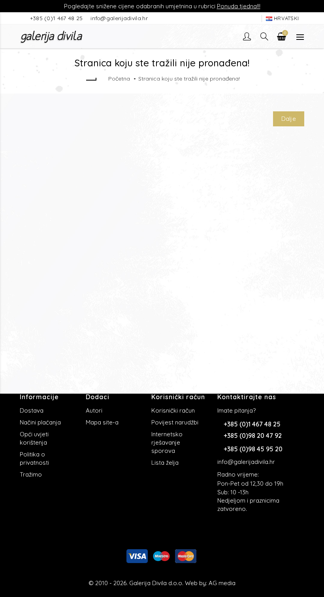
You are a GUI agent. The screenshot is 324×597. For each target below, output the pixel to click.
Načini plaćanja (40, 422)
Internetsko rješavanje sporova (167, 442)
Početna (119, 78)
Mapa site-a (102, 422)
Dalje (288, 118)
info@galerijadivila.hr (119, 18)
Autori (94, 410)
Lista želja (165, 462)
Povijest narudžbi (174, 422)
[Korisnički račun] (248, 36)
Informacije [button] (39, 397)
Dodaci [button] (97, 397)
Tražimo (31, 474)
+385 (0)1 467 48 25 (57, 18)
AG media (222, 583)
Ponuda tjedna (237, 6)
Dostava (31, 410)
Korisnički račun (173, 410)
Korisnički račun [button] (178, 397)
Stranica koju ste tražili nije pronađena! (189, 78)
